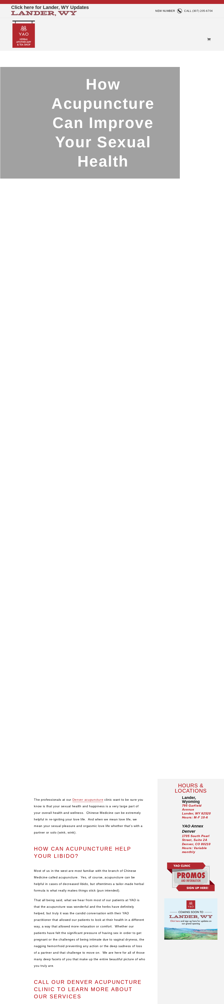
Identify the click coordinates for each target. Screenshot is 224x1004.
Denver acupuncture (87, 799)
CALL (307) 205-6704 (198, 10)
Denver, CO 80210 (196, 844)
